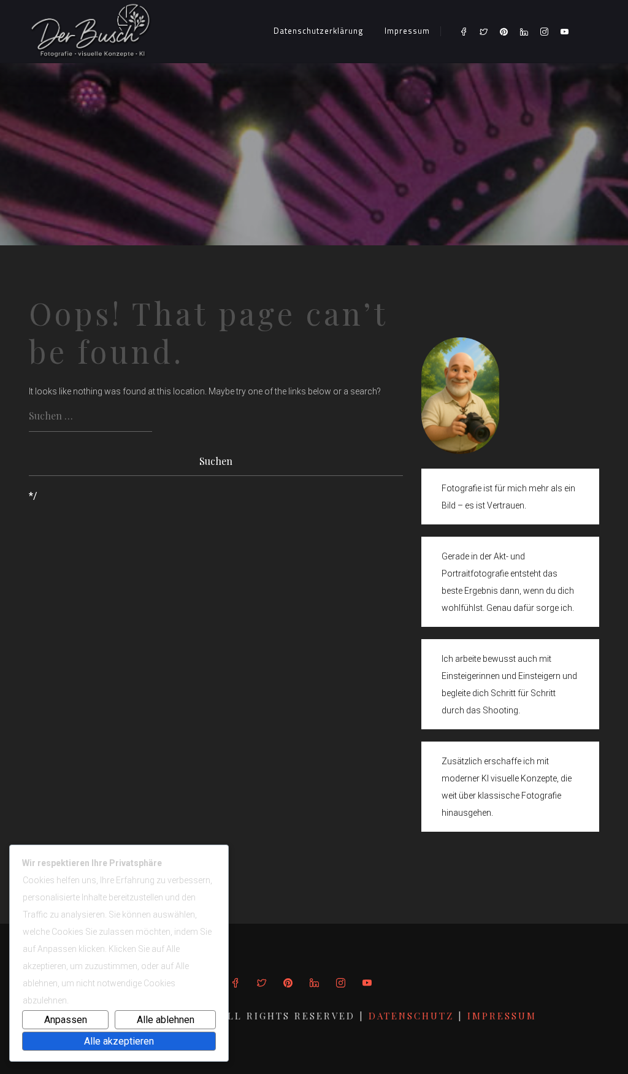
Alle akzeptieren (119, 1041)
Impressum (407, 31)
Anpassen (65, 1020)
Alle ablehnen (165, 1020)
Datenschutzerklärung (319, 31)
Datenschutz (413, 1016)
